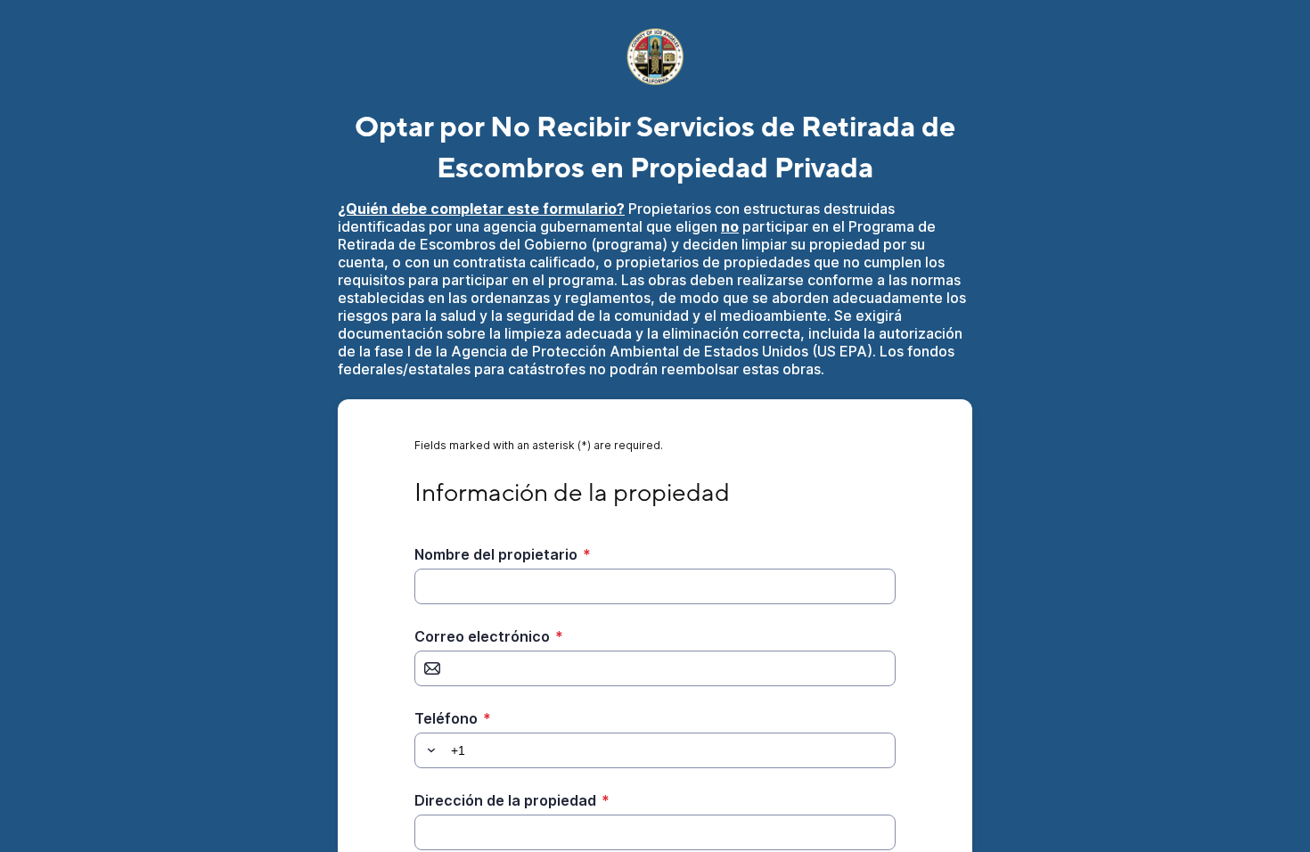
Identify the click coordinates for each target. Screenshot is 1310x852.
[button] (428, 750)
